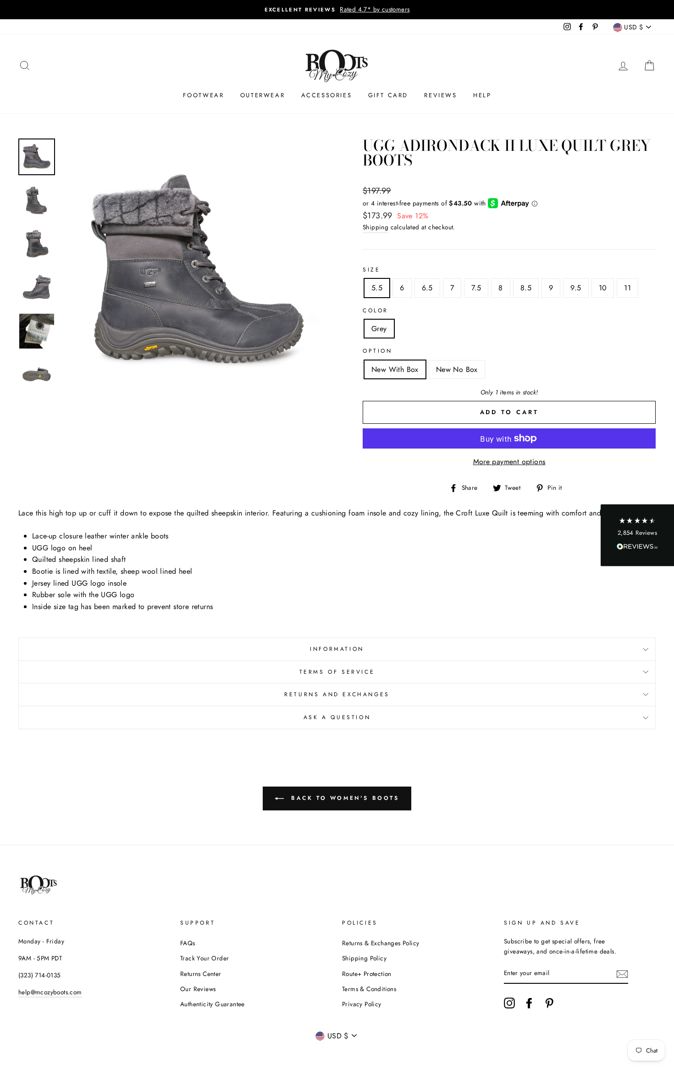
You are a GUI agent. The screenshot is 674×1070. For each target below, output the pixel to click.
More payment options (509, 461)
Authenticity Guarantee (212, 1004)
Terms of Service (337, 672)
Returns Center (200, 973)
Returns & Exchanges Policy (380, 943)
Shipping (375, 227)
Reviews (440, 95)
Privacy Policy (361, 1004)
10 (603, 288)
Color (375, 310)
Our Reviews (197, 988)
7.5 (476, 288)
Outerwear (262, 95)
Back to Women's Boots (343, 798)
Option (377, 351)
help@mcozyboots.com (50, 992)
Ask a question (337, 717)
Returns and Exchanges (337, 694)
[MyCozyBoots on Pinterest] (549, 1003)
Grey (379, 328)
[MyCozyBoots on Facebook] (529, 1003)
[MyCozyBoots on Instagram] (509, 1003)
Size (371, 270)
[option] (337, 10)
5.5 (376, 288)
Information (337, 649)
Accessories (326, 95)
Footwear (203, 95)
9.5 (575, 288)
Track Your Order (204, 958)
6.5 (427, 288)
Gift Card (388, 95)
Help (482, 95)
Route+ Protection (367, 973)
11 (627, 288)
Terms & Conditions (369, 988)
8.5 (525, 288)
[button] (637, 535)
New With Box (395, 369)
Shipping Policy (364, 958)
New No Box (457, 369)
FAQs (187, 943)
